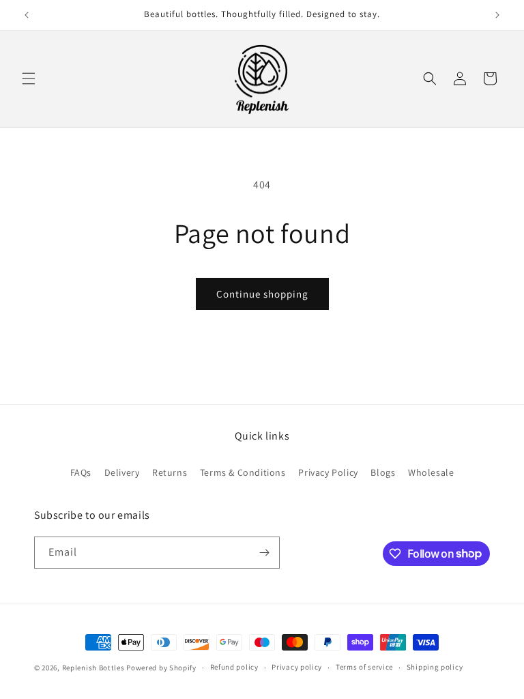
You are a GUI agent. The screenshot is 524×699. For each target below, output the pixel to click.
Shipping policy (435, 667)
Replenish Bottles (93, 667)
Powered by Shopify (161, 667)
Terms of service (364, 667)
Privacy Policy (328, 472)
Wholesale (431, 472)
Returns (169, 472)
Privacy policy (297, 667)
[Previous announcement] (27, 15)
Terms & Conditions (243, 472)
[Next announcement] (497, 15)
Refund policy (234, 667)
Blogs (382, 472)
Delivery (122, 472)
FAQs (80, 472)
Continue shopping (262, 293)
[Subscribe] (264, 553)
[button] (29, 78)
